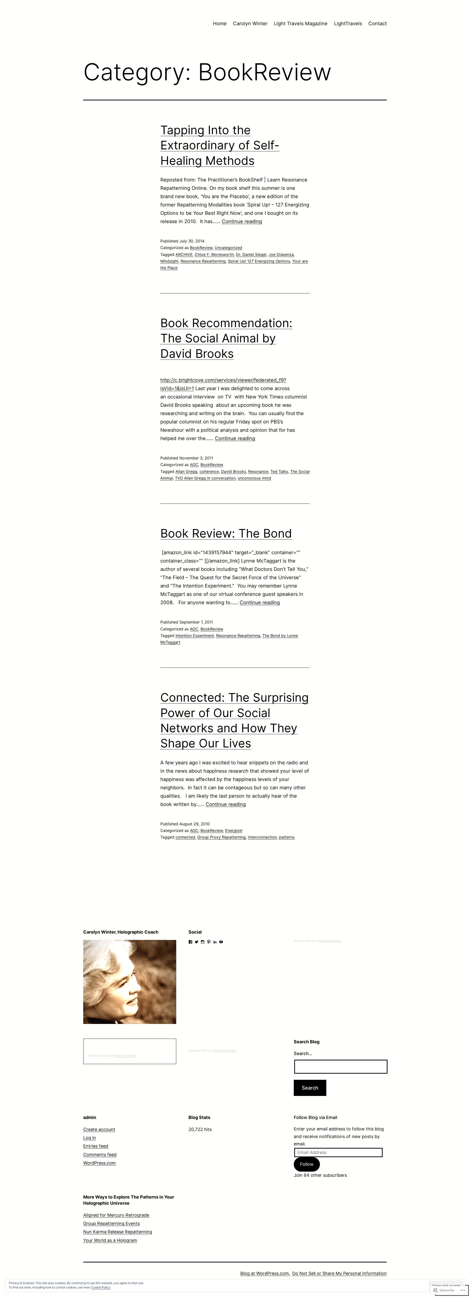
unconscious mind (254, 478)
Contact (377, 23)
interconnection (262, 837)
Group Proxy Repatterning (221, 837)
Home (220, 23)
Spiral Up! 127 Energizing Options (259, 261)
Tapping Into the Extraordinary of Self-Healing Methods (220, 145)
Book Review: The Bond (226, 533)
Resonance (258, 471)
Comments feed (100, 1154)
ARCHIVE (184, 254)
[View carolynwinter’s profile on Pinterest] (209, 942)
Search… (303, 1053)
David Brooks (233, 471)
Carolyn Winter (250, 23)
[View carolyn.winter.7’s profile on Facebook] (190, 942)
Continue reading (242, 221)
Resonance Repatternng (238, 635)
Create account (99, 1129)
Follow (307, 1164)
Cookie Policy (100, 1287)
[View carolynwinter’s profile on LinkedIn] (215, 942)
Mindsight (169, 261)
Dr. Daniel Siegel (251, 254)
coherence (209, 471)
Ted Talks (279, 471)
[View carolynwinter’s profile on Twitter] (197, 942)
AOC (194, 464)
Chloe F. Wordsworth (214, 254)
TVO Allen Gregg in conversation (205, 478)
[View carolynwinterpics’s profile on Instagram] (203, 942)
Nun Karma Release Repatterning (117, 1231)
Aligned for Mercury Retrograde (116, 1215)
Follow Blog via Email (315, 1117)
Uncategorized (228, 247)
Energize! (233, 830)
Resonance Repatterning (203, 261)
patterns (286, 837)
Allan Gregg (186, 471)
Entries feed (95, 1146)
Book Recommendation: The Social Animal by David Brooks (226, 338)
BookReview (201, 247)
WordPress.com (99, 1162)
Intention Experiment (195, 635)
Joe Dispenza (281, 254)
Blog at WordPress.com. (265, 1273)
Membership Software (330, 941)
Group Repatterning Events (111, 1223)
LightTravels (348, 23)
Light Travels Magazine (301, 23)
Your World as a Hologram (110, 1240)
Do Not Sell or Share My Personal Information (339, 1273)
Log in (89, 1137)
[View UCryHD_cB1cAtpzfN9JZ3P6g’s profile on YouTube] (221, 942)
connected (185, 837)
